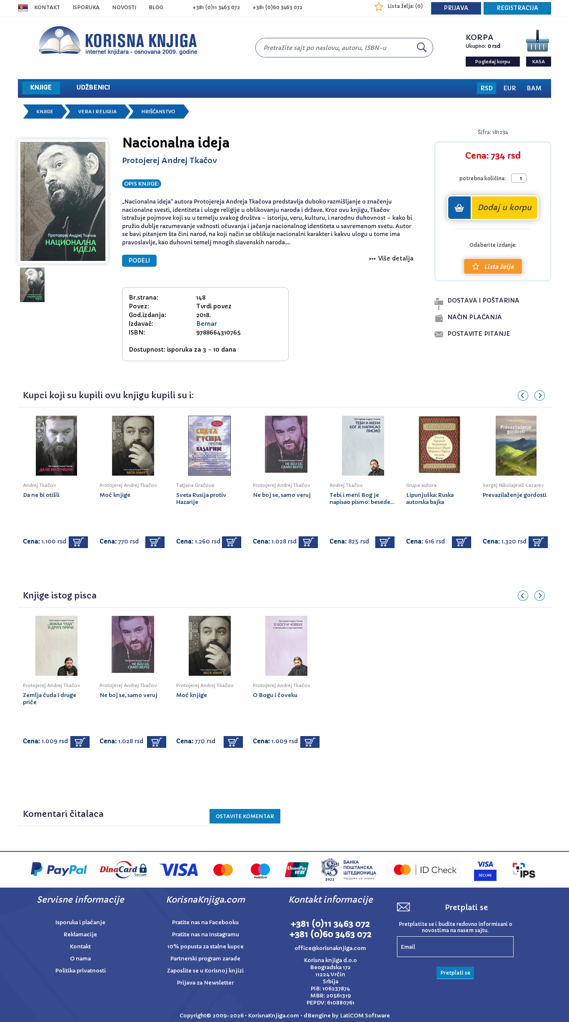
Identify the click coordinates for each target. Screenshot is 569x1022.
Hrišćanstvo (158, 111)
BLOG (156, 7)
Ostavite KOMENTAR (245, 816)
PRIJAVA (456, 8)
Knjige (45, 111)
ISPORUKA (86, 7)
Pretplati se (455, 973)
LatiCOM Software (365, 1015)
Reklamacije (80, 934)
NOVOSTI (124, 7)
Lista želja (499, 266)
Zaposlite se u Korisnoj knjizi (205, 970)
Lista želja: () (405, 6)
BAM (534, 88)
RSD (486, 88)
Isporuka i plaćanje (80, 922)
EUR (509, 88)
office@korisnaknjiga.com (330, 948)
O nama (80, 958)
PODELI (139, 260)
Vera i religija (97, 111)
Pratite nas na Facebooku (205, 922)
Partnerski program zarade (205, 958)
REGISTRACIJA (517, 8)
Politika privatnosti (80, 970)
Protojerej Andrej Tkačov (169, 160)
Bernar (206, 323)
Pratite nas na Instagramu (205, 934)
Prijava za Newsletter (205, 982)
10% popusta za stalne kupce (205, 946)
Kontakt (47, 7)
